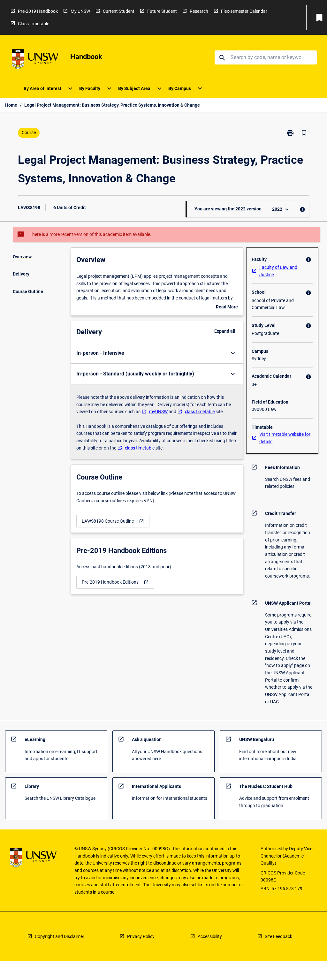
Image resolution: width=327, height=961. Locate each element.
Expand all (224, 331)
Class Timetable (33, 23)
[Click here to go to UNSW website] (35, 60)
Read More (227, 307)
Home (11, 105)
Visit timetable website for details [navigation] (284, 438)
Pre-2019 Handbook (38, 11)
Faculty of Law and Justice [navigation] (278, 271)
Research (199, 11)
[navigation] (112, 521)
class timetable (200, 411)
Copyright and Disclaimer (59, 936)
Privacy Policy (141, 936)
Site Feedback (278, 936)
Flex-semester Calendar (244, 11)
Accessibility (210, 936)
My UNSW (80, 11)
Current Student (118, 11)
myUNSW (158, 411)
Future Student (162, 11)
